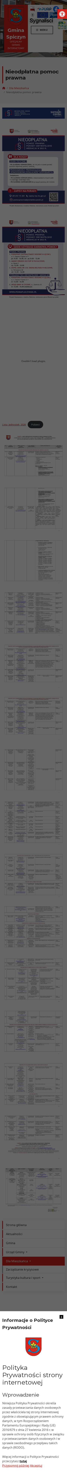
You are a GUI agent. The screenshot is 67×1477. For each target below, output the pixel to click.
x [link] (61, 1317)
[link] (62, 14)
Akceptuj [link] (36, 1466)
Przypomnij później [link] (15, 1466)
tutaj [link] (23, 1461)
